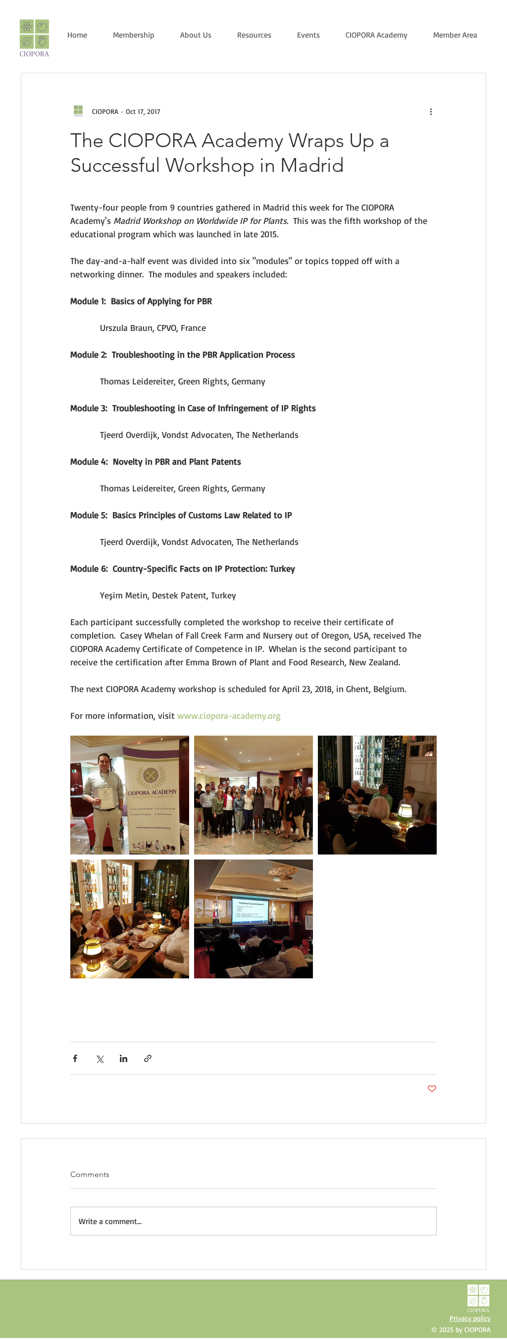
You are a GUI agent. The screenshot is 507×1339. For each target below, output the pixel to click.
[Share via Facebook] (75, 1058)
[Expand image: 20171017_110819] (253, 918)
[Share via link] (147, 1058)
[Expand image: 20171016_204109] (129, 918)
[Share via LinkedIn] (123, 1058)
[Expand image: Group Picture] (253, 795)
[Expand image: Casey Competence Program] (129, 795)
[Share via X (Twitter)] (99, 1058)
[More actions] (431, 111)
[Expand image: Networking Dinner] (377, 795)
